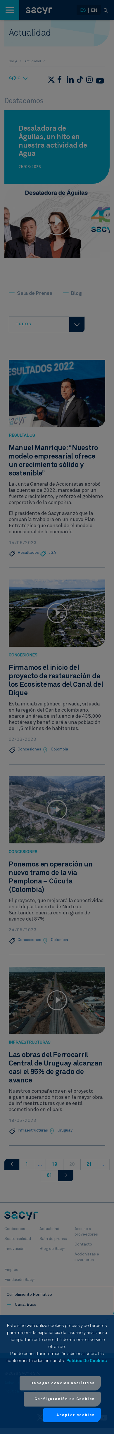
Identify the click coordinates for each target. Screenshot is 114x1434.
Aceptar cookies (75, 1415)
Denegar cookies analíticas (62, 1383)
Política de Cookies (86, 1361)
